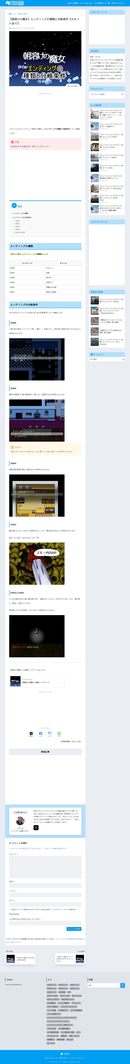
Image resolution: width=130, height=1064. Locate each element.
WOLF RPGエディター (68, 999)
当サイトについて (118, 3)
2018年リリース (51, 992)
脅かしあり (70, 1039)
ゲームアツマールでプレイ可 (69, 1006)
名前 (12, 882)
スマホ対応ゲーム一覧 (102, 3)
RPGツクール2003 (52, 996)
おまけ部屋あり (51, 1003)
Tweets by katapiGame (13, 984)
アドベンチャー (76, 1003)
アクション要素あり (63, 1003)
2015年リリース (51, 988)
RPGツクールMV (64, 996)
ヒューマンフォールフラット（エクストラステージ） (61, 1017)
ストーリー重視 (51, 1010)
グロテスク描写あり (52, 1006)
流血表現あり (51, 1039)
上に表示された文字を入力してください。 (25, 919)
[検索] (122, 985)
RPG (69, 992)
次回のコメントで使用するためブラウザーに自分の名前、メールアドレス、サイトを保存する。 (44, 909)
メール (13, 891)
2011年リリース (51, 985)
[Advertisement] (45, 111)
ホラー (78, 1032)
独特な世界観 (60, 1039)
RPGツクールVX (76, 996)
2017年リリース (74, 988)
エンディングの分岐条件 (22, 217)
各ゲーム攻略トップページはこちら (80, 3)
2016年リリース (63, 988)
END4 (18, 227)
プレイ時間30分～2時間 (67, 1032)
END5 (18, 224)
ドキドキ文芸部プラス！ (54, 1014)
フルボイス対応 (51, 1028)
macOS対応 (62, 992)
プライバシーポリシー (77, 1058)
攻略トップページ (74, 1036)
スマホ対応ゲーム (63, 1010)
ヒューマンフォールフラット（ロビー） (58, 1021)
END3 (18, 229)
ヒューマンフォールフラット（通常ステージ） (60, 1025)
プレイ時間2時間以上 (64, 1028)
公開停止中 (64, 1036)
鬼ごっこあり (51, 1043)
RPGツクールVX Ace (53, 999)
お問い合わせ (63, 1058)
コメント (13, 854)
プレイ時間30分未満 (52, 1032)
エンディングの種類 (21, 213)
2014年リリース (74, 985)
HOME (66, 1054)
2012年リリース (63, 985)
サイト (11, 900)
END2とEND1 (20, 232)
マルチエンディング (52, 1036)
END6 (18, 221)
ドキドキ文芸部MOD (76, 1010)
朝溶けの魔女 (76, 741)
